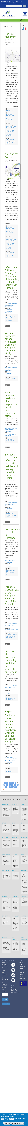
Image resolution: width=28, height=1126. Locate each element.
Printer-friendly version (22, 20)
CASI (22, 804)
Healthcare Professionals (9, 119)
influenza (12, 316)
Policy (12, 130)
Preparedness (9, 142)
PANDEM (4, 896)
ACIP (7, 574)
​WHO (7, 513)
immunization (11, 570)
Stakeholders (12, 133)
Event (7, 139)
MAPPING (23, 870)
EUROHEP (15, 838)
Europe (7, 316)
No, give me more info (18, 1123)
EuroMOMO (24, 838)
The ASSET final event (11, 35)
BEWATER (15, 804)
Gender (15, 125)
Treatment (8, 134)
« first (6, 782)
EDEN (22, 823)
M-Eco (13, 870)
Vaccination (9, 135)
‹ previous (11, 782)
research (8, 143)
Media (12, 127)
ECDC (7, 697)
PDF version (25, 20)
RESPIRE (23, 916)
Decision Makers (10, 114)
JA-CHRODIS (5, 870)
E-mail (4, 991)
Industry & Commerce (11, 121)
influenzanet (9, 317)
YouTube (13, 975)
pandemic (12, 141)
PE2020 (14, 896)
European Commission (23, 983)
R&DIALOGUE (15, 916)
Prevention (8, 131)
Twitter (13, 970)
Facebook (13, 965)
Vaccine (8, 440)
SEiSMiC (4, 937)
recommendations (10, 573)
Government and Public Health (10, 116)
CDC (7, 570)
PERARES (23, 896)
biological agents (10, 636)
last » (15, 786)
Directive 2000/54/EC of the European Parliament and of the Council (12, 595)
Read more (15, 106)
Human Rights (9, 126)
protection (12, 637)
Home (2, 20)
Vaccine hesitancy (10, 378)
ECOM (13, 823)
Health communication (10, 441)
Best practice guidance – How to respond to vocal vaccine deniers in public (11, 404)
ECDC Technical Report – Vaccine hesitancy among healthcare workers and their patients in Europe (10, 727)
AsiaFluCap (5, 804)
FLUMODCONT (6, 854)
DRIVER (4, 823)
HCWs (7, 380)
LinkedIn (13, 980)
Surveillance (9, 319)
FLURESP (14, 854)
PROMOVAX (5, 916)
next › (11, 786)
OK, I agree (7, 1123)
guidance (10, 439)
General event (9, 110)
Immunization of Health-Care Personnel (12, 533)
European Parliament (11, 634)
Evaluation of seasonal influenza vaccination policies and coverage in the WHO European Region (11, 466)
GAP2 (22, 854)
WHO (7, 439)
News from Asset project (4, 974)
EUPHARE (5, 838)
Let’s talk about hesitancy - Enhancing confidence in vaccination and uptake (11, 662)
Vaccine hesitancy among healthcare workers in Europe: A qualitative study (10, 343)
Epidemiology (9, 125)
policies (14, 515)
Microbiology (9, 129)
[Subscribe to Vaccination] (3, 789)
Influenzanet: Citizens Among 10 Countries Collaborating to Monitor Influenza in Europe (12, 278)
